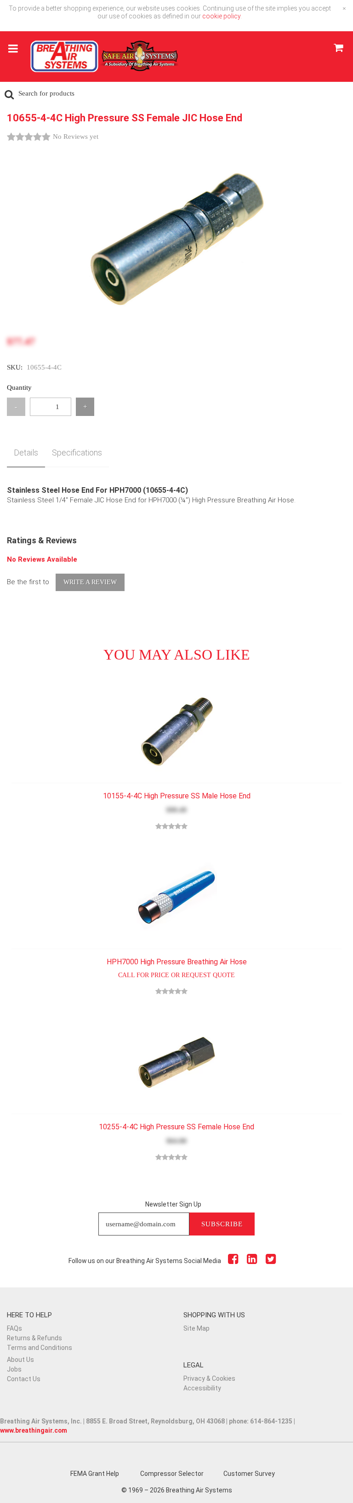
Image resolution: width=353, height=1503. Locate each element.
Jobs (14, 1369)
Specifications (77, 452)
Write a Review (90, 582)
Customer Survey (249, 1473)
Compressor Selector (172, 1473)
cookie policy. (222, 16)
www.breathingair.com (33, 1430)
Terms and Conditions (39, 1347)
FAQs (14, 1328)
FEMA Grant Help (94, 1473)
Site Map (196, 1328)
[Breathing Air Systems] (104, 60)
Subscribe (222, 1224)
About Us (20, 1359)
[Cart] (338, 49)
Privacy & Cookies (209, 1378)
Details (26, 452)
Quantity (19, 387)
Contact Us (23, 1379)
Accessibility (202, 1388)
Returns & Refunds (34, 1338)
